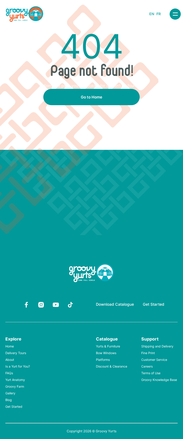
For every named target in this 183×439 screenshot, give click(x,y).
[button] (175, 14)
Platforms (103, 360)
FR (158, 14)
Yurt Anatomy (15, 380)
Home (9, 346)
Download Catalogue (115, 304)
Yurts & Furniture (108, 346)
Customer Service (154, 360)
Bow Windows (106, 353)
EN (151, 14)
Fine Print (148, 353)
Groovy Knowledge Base (159, 380)
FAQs (9, 373)
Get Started (153, 304)
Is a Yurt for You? (17, 366)
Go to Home (91, 97)
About (9, 360)
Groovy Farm (14, 386)
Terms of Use (150, 373)
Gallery (10, 393)
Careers (147, 366)
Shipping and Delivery (157, 346)
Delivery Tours (15, 353)
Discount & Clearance (111, 366)
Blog (8, 400)
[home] (24, 14)
